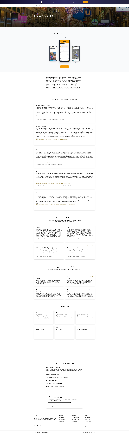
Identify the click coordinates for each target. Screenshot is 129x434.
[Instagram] (38, 425)
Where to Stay (87, 419)
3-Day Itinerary (62, 421)
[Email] (41, 425)
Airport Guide (87, 423)
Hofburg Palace (75, 421)
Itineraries (55, 5)
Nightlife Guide (75, 424)
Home (37, 13)
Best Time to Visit (88, 417)
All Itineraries (61, 423)
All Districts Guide (58, 354)
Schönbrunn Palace (75, 417)
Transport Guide (88, 421)
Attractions (62, 5)
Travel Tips (87, 426)
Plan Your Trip (91, 5)
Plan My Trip (64, 66)
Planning (74, 5)
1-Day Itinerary (62, 417)
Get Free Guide (77, 403)
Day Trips (68, 5)
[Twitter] (35, 425)
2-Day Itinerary (62, 419)
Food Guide (74, 423)
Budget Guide (87, 424)
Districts (41, 13)
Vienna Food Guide (70, 354)
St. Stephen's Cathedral (76, 419)
